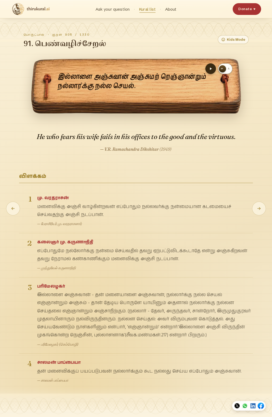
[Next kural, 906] (259, 208)
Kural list (147, 9)
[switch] (225, 68)
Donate (247, 9)
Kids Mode (236, 39)
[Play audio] (210, 68)
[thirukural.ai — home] (31, 9)
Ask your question (113, 9)
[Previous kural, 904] (13, 208)
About (171, 9)
